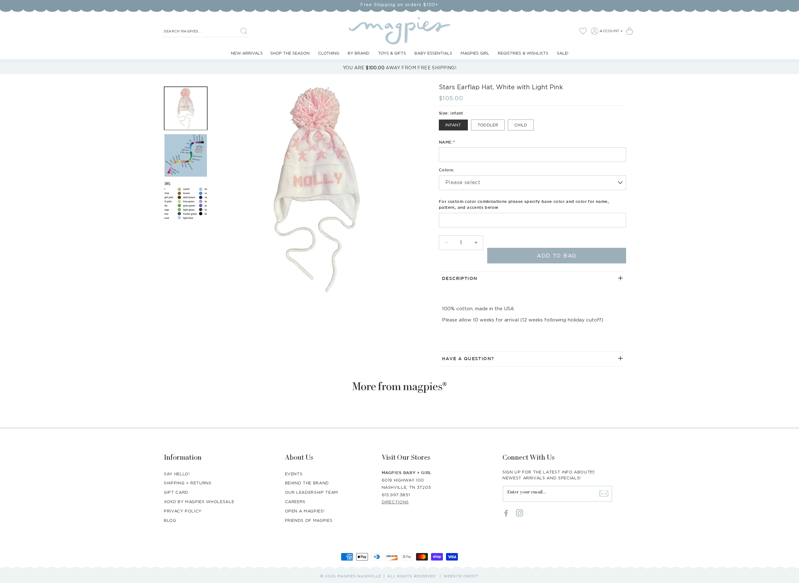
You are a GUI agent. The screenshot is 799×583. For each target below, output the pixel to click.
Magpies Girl (475, 53)
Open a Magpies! (305, 511)
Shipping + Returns (188, 483)
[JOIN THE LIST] (603, 493)
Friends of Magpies (309, 520)
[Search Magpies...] (244, 31)
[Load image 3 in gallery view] (186, 202)
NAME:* (447, 142)
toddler (488, 125)
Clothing (328, 53)
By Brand (359, 53)
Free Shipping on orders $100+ (399, 4)
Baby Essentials (433, 53)
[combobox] (206, 31)
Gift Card (176, 492)
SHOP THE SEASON (290, 53)
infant (453, 125)
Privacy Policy (183, 511)
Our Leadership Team (311, 492)
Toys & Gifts (392, 53)
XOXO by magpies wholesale (199, 501)
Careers (295, 501)
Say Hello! (177, 473)
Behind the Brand (307, 483)
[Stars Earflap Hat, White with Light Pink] (317, 189)
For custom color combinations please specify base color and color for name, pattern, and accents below (524, 205)
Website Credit (461, 576)
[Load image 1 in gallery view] (186, 108)
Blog (170, 520)
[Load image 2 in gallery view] (186, 155)
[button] (631, 31)
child (520, 125)
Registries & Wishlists (523, 53)
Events (294, 473)
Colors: (447, 170)
